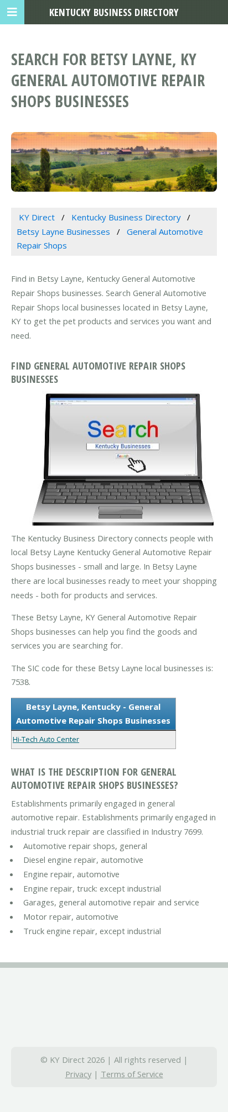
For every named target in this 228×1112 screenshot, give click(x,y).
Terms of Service (132, 1073)
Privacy (78, 1073)
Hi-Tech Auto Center (46, 739)
